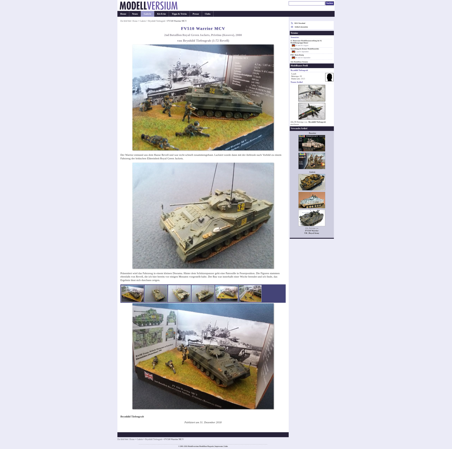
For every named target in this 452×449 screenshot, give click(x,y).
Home (123, 14)
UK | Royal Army (311, 233)
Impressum (219, 446)
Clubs (207, 14)
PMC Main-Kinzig (297, 55)
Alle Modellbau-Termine (299, 62)
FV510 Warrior (312, 231)
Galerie (147, 14)
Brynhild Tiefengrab (156, 21)
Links (226, 446)
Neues (135, 14)
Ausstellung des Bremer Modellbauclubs (304, 49)
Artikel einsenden (301, 27)
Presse (196, 14)
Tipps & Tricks (179, 14)
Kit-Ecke (161, 14)
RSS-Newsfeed (300, 23)
